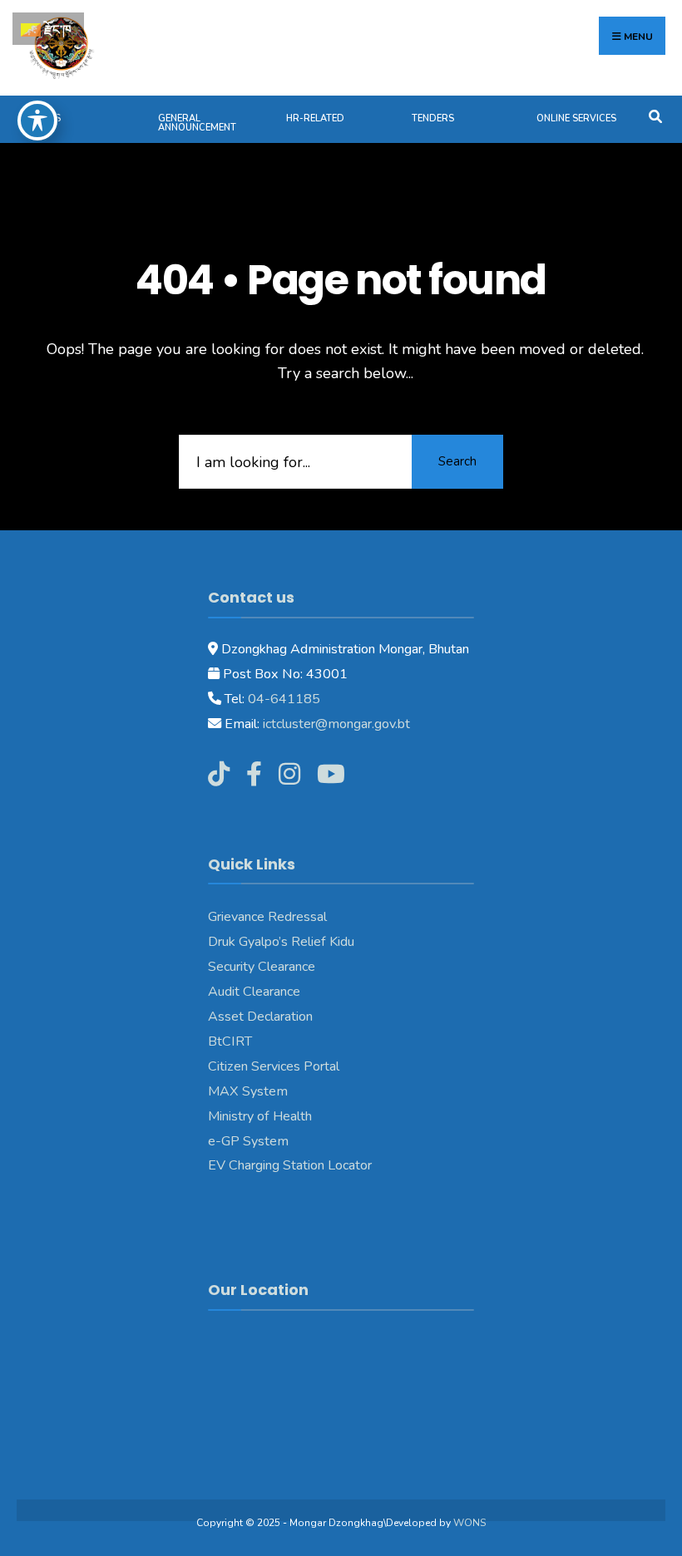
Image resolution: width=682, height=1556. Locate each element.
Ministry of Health (260, 1116)
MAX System (248, 1091)
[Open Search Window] (655, 115)
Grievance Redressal (267, 917)
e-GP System (248, 1141)
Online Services (576, 118)
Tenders (433, 118)
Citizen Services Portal (273, 1066)
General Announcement (197, 123)
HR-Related (315, 118)
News (47, 118)
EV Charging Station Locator (290, 1165)
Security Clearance (261, 967)
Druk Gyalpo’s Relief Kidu (281, 942)
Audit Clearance (254, 991)
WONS (469, 1522)
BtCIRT (230, 1041)
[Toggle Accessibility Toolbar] (37, 120)
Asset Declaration (260, 1016)
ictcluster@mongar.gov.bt (336, 724)
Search (457, 461)
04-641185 (284, 699)
